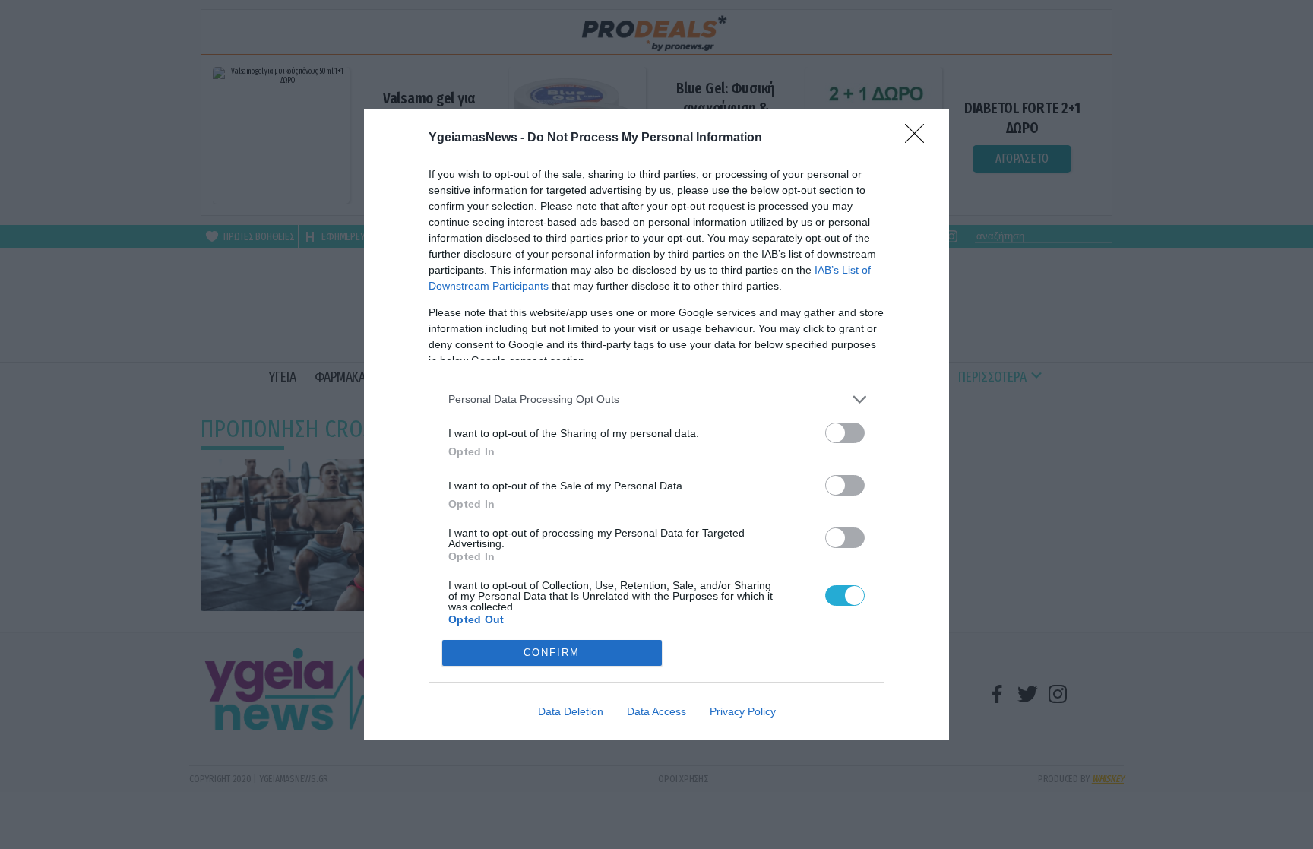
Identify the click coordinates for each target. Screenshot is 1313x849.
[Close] (919, 138)
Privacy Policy (743, 711)
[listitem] (656, 399)
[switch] (845, 433)
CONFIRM (552, 652)
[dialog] (656, 424)
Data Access (656, 711)
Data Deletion (570, 711)
